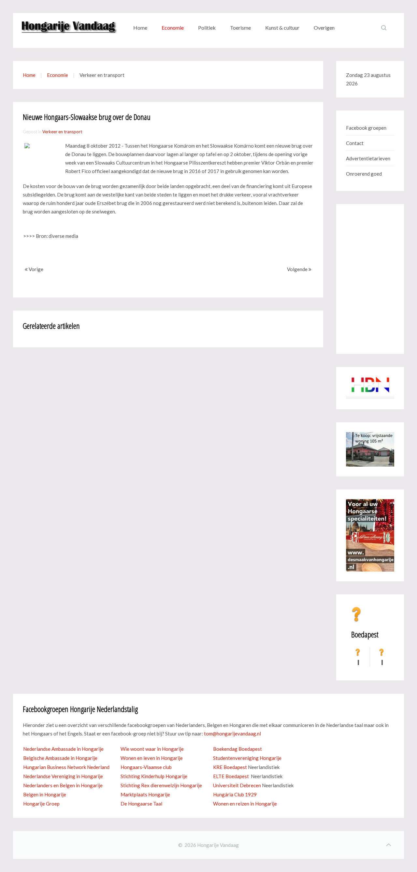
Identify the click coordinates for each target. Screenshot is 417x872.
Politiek (207, 27)
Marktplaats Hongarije (145, 794)
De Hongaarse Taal (141, 804)
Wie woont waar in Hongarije (152, 749)
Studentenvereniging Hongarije (247, 758)
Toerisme (240, 27)
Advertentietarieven (368, 158)
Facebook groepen (366, 128)
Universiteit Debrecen (237, 785)
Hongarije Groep (41, 804)
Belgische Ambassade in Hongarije (60, 758)
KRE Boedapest (230, 767)
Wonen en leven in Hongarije (152, 758)
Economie (173, 27)
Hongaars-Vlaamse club (146, 767)
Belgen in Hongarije (44, 794)
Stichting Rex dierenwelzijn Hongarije (161, 785)
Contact (355, 143)
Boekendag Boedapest (237, 749)
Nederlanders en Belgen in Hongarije (63, 785)
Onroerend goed (364, 174)
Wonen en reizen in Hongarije (245, 804)
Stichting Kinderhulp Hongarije (154, 776)
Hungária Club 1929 (235, 794)
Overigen (324, 27)
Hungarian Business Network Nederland (66, 767)
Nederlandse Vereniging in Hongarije (63, 776)
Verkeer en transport (62, 131)
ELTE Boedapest (231, 776)
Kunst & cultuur (282, 27)
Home (140, 27)
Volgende (298, 269)
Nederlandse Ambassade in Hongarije (63, 749)
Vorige (35, 269)
